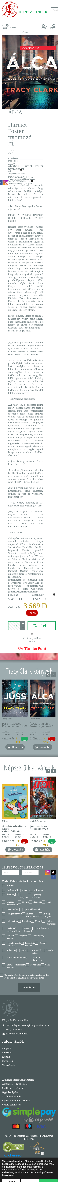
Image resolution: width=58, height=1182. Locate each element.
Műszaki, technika (11, 937)
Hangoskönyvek (14, 913)
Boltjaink (6, 1048)
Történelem (35, 964)
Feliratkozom (29, 987)
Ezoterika (37, 902)
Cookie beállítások (11, 1104)
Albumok (38, 890)
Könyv (25, 32)
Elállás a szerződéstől (13, 1088)
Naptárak (23, 935)
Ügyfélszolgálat (10, 1092)
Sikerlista (27, 58)
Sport (23, 950)
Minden (10, 885)
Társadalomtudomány (17, 957)
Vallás (48, 964)
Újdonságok (28, 43)
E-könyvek (24, 896)
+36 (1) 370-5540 (13, 1029)
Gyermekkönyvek (32, 909)
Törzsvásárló (29, 74)
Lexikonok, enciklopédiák (13, 929)
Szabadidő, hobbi (37, 951)
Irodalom (26, 921)
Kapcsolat (27, 68)
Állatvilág (11, 894)
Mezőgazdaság (44, 928)
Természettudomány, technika (16, 966)
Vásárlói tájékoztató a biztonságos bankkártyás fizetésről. (29, 1137)
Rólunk (6, 1056)
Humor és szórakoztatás (32, 915)
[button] (10, 26)
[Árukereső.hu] (13, 1148)
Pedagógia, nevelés (30, 944)
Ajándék (26, 37)
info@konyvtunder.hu (16, 1033)
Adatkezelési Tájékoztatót (32, 977)
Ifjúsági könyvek (47, 915)
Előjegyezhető (30, 53)
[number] (14, 625)
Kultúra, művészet (51, 922)
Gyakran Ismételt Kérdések (16, 1100)
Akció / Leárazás (30, 48)
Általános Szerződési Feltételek (18, 1079)
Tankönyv (51, 950)
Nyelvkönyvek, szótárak (14, 944)
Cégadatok (7, 1060)
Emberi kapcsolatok (12, 903)
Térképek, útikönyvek (36, 959)
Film (49, 902)
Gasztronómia (13, 909)
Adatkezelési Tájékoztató (15, 1083)
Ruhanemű (12, 950)
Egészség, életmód (36, 896)
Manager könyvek (28, 929)
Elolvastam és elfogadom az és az (26, 976)
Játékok (38, 921)
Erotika (25, 902)
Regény (43, 943)
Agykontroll (12, 890)
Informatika (12, 921)
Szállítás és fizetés (32, 63)
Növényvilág (38, 935)
